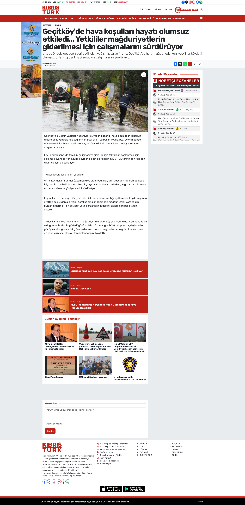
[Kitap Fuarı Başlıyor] (61, 365)
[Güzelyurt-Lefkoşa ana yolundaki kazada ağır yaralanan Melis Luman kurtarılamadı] (95, 332)
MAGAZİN (122, 18)
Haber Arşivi (105, 464)
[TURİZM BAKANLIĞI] (31, 59)
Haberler (46, 25)
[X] (49, 481)
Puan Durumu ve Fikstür (111, 455)
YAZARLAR (179, 18)
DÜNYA (110, 18)
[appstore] (111, 489)
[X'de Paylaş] (180, 64)
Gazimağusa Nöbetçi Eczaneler (114, 444)
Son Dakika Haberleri (109, 461)
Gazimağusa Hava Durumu (112, 446)
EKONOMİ (144, 452)
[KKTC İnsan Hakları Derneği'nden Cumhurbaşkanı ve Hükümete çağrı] (61, 332)
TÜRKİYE (100, 18)
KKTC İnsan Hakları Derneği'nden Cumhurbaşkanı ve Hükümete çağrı (60, 346)
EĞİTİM (175, 455)
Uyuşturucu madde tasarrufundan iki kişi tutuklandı (130, 378)
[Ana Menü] (201, 18)
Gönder (50, 431)
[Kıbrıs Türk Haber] (50, 9)
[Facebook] (44, 481)
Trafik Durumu (106, 452)
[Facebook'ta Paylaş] (175, 64)
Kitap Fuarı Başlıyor (54, 377)
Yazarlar (169, 9)
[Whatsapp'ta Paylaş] (185, 64)
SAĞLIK (133, 18)
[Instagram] (54, 481)
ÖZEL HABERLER (162, 18)
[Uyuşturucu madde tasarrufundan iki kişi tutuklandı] (130, 365)
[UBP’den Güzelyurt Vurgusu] (95, 365)
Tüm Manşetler (106, 458)
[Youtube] (59, 481)
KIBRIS (58, 25)
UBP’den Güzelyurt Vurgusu (93, 377)
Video (158, 9)
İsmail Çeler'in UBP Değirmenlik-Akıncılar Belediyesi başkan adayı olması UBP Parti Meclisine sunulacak (129, 347)
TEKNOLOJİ (145, 18)
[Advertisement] (95, 249)
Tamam (200, 501)
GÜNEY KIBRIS (86, 18)
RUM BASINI (177, 452)
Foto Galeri (145, 9)
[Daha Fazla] (190, 64)
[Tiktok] (63, 481)
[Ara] (201, 9)
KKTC (73, 18)
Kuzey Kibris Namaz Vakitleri (112, 449)
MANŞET (64, 18)
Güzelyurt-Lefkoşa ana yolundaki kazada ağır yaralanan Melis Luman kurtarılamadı (95, 346)
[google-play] (134, 489)
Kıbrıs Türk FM (49, 18)
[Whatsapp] (68, 481)
